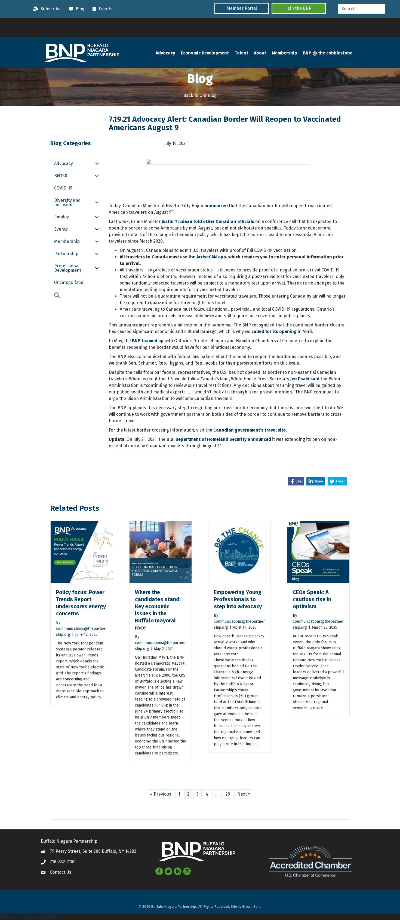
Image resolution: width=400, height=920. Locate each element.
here (209, 315)
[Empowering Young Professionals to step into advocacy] (239, 551)
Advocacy (165, 53)
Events (61, 229)
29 (228, 794)
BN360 (60, 175)
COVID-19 (63, 188)
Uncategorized (69, 282)
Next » (243, 794)
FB (2, 916)
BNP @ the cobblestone (327, 53)
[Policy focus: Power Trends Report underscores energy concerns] (82, 551)
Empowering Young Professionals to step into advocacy (238, 599)
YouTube (48, 916)
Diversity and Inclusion (67, 202)
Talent (241, 53)
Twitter (13, 916)
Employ (61, 216)
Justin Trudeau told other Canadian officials (208, 221)
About (260, 53)
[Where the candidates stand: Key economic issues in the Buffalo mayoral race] (161, 551)
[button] (241, 8)
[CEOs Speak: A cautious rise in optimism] (318, 551)
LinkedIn (30, 916)
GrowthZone (251, 906)
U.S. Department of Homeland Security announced (219, 439)
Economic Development (205, 53)
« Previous (160, 794)
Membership (284, 53)
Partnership (66, 253)
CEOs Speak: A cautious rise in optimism (312, 599)
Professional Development (67, 268)
